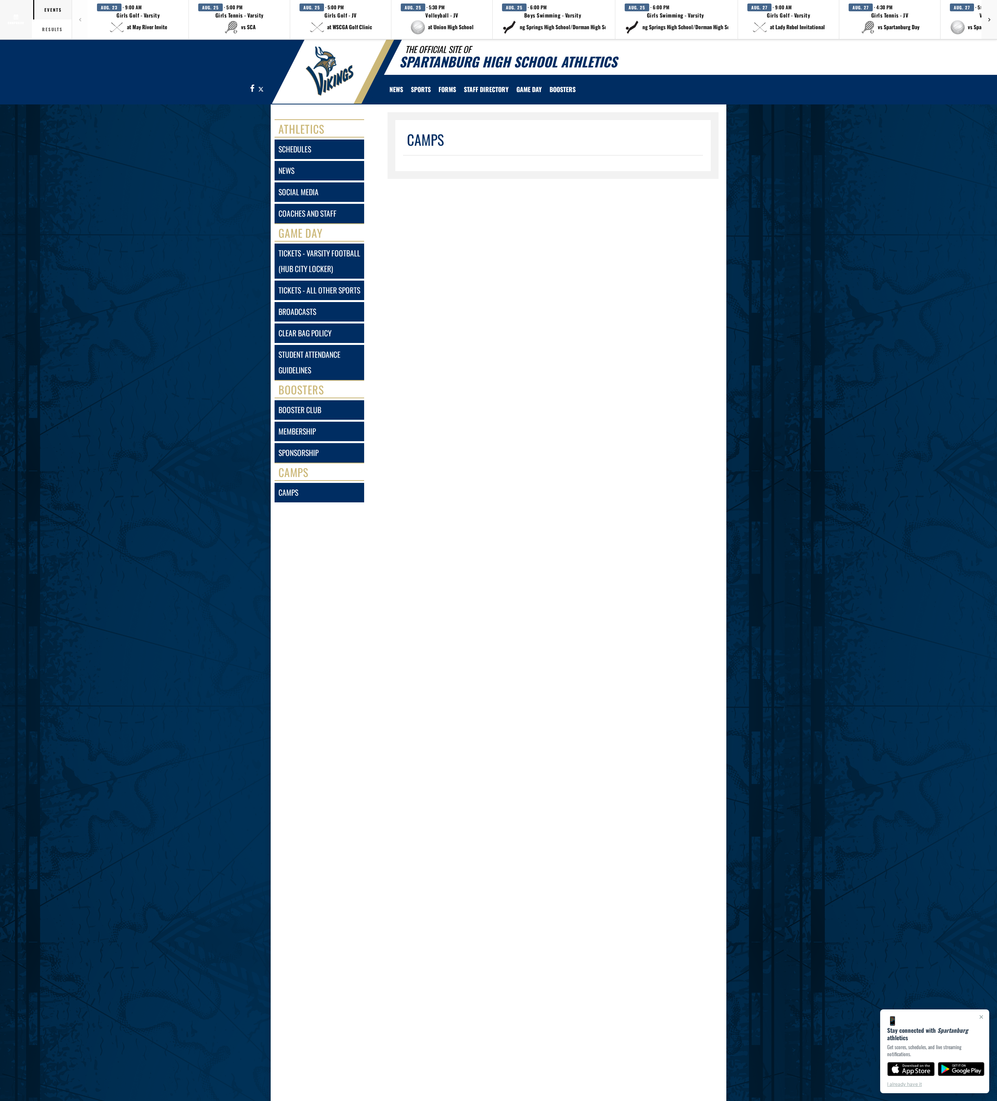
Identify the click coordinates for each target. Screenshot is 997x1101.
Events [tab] (53, 10)
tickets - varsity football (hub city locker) (319, 260)
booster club (299, 409)
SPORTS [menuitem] (421, 89)
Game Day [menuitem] (529, 89)
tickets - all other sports (319, 290)
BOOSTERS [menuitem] (563, 89)
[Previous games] (80, 19)
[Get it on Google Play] (961, 1069)
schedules (294, 149)
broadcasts (297, 311)
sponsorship (298, 452)
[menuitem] (396, 89)
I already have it (904, 1084)
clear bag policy (304, 333)
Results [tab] (52, 29)
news (286, 170)
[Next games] (989, 19)
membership (297, 431)
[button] (138, 19)
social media (298, 192)
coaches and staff (307, 213)
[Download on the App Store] (911, 1069)
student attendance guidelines (309, 362)
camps (288, 492)
